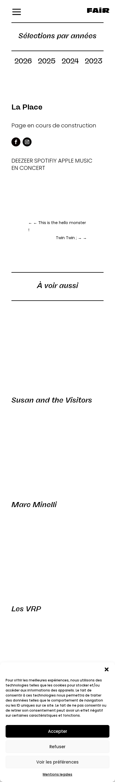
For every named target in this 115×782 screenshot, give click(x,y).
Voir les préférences (57, 762)
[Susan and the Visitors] (57, 347)
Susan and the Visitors (51, 400)
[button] (106, 669)
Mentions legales (57, 774)
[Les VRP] (57, 555)
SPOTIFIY (45, 161)
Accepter (57, 731)
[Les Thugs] (57, 660)
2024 (70, 62)
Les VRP (26, 608)
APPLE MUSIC (75, 161)
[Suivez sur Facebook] (15, 141)
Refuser (57, 747)
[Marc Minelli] (57, 451)
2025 (47, 62)
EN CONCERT (28, 168)
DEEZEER (22, 161)
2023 (93, 62)
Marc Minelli (34, 504)
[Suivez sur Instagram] (27, 141)
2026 (23, 62)
